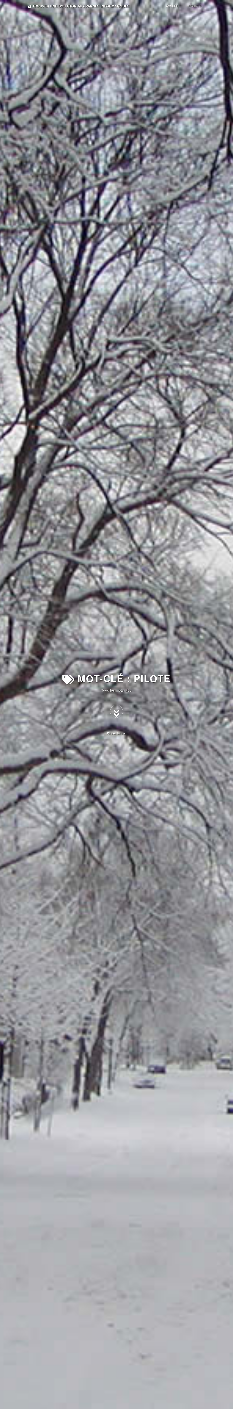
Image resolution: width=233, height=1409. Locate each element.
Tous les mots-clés (116, 690)
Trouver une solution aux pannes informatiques (80, 6)
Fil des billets (116, 733)
